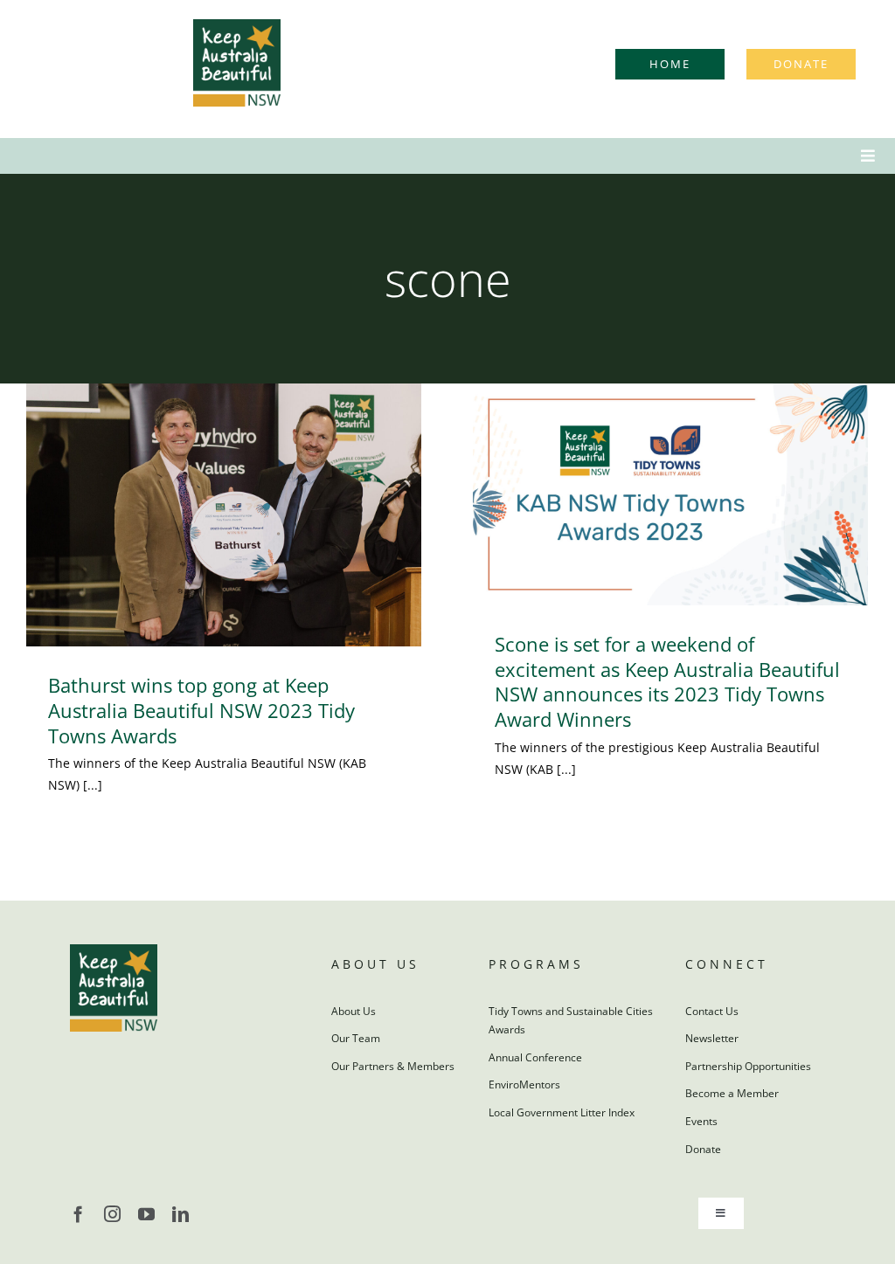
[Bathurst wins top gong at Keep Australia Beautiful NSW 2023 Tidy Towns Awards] (223, 514)
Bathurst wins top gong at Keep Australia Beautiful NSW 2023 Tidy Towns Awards (201, 710)
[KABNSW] (237, 25)
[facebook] (78, 1213)
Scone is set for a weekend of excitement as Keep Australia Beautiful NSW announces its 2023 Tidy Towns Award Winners (667, 681)
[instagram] (112, 1213)
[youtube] (146, 1213)
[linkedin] (180, 1213)
